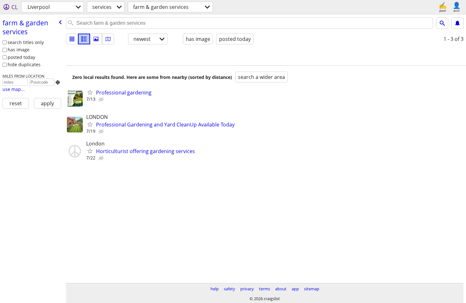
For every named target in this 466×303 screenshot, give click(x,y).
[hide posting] (102, 99)
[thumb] (84, 39)
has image (18, 50)
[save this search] (457, 23)
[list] (72, 39)
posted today (21, 57)
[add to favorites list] (90, 92)
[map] (108, 39)
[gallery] (96, 39)
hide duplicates (24, 64)
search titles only (26, 42)
